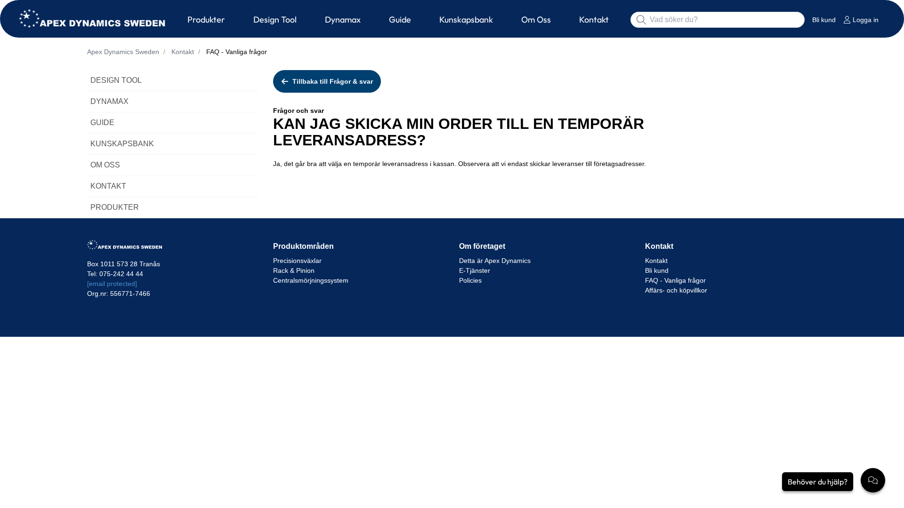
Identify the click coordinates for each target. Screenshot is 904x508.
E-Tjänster (474, 270)
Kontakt (656, 260)
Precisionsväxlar (297, 260)
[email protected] (112, 283)
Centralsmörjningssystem (310, 280)
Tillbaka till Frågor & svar (332, 81)
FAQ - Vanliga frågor (676, 280)
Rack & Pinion (294, 270)
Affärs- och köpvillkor (677, 290)
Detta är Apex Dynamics (495, 260)
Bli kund (657, 270)
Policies (470, 280)
